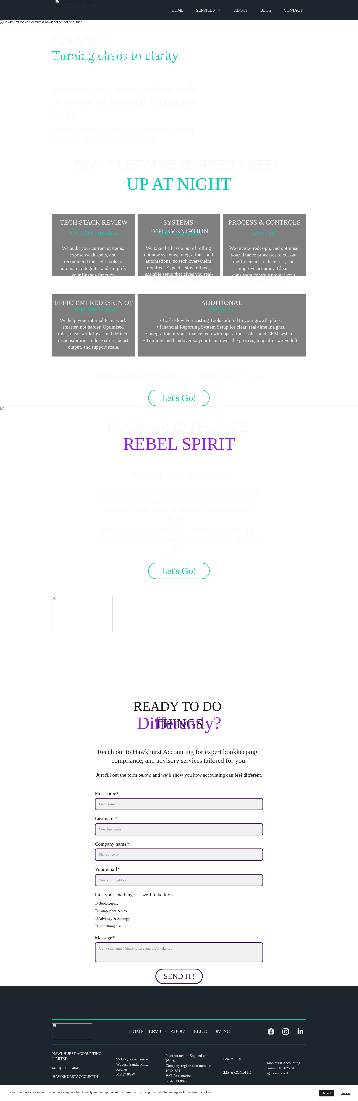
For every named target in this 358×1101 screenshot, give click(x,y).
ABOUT (241, 10)
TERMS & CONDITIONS (237, 1072)
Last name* (106, 818)
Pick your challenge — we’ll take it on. (134, 894)
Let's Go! (179, 398)
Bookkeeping (108, 903)
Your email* (107, 869)
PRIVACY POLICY (233, 1059)
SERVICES (205, 10)
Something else (110, 926)
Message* (105, 937)
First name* (107, 793)
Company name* (112, 844)
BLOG (265, 10)
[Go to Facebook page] (273, 1031)
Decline (345, 1093)
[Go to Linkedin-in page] (300, 1031)
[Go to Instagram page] (287, 1031)
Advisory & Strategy (114, 918)
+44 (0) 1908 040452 (65, 1068)
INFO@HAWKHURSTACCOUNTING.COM (75, 1076)
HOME (178, 10)
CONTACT (293, 10)
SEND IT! (179, 976)
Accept (326, 1093)
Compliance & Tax (112, 911)
